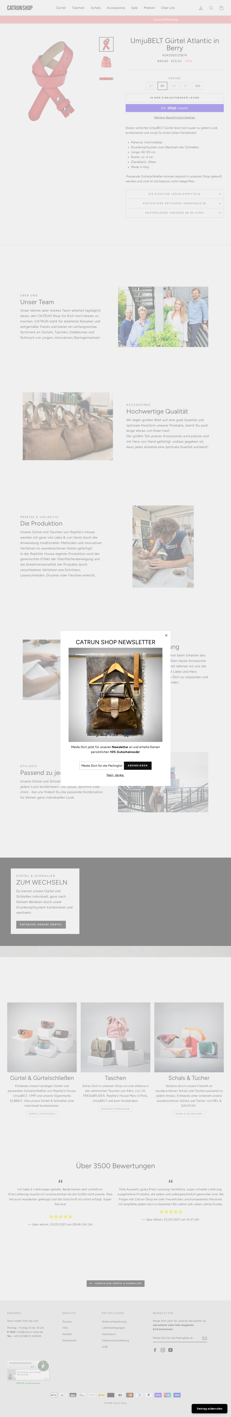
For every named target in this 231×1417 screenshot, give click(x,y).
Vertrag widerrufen (209, 1408)
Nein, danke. (115, 775)
